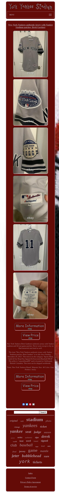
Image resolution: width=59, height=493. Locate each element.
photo (48, 421)
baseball (26, 445)
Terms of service (30, 487)
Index (30, 473)
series (19, 437)
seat (28, 432)
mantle (44, 451)
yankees (30, 425)
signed (44, 440)
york (24, 461)
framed (36, 441)
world (15, 441)
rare (46, 456)
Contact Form (30, 478)
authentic (28, 437)
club (13, 445)
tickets (37, 462)
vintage (17, 427)
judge (37, 432)
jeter (15, 455)
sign (37, 437)
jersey (22, 451)
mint (48, 446)
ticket (43, 426)
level (43, 446)
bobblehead (31, 456)
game (32, 450)
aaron (13, 438)
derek (45, 436)
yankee (16, 431)
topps (36, 446)
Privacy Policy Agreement (30, 482)
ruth (22, 421)
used (28, 440)
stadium (34, 419)
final (14, 451)
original (14, 420)
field (21, 441)
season (47, 432)
